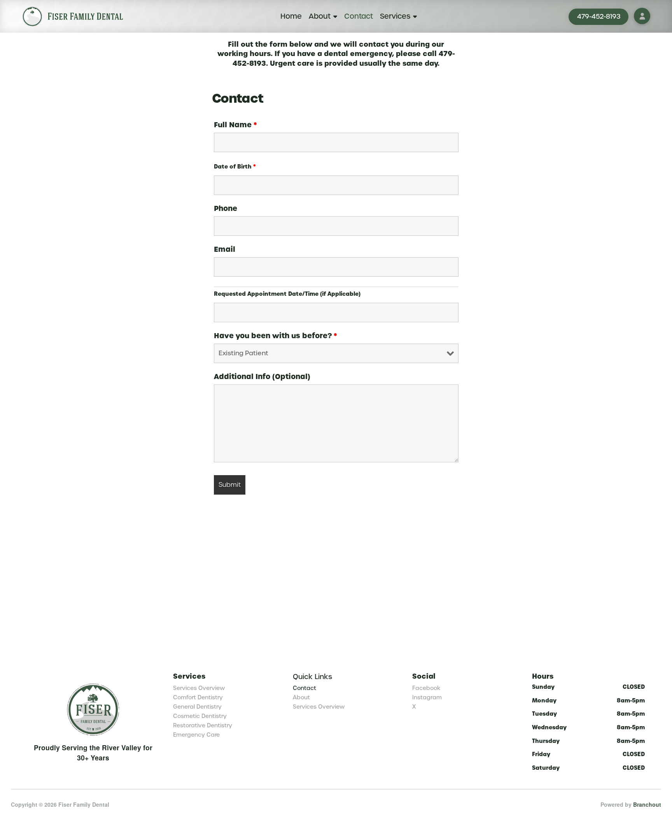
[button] (642, 16)
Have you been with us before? (275, 336)
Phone (225, 208)
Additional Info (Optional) (262, 377)
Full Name (235, 125)
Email (224, 249)
